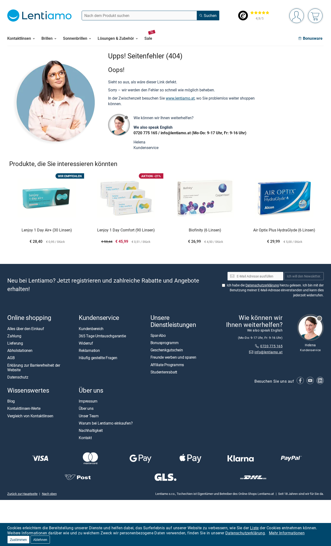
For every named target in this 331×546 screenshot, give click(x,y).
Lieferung (15, 343)
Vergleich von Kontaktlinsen (30, 415)
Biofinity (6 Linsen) (205, 230)
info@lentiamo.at (176, 132)
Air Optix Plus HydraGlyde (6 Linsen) (284, 230)
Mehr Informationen (287, 533)
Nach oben (49, 493)
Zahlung (14, 335)
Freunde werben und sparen (173, 357)
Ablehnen (40, 539)
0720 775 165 (145, 132)
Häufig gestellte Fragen (98, 357)
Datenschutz (17, 377)
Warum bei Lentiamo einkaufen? (106, 423)
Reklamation (89, 350)
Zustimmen (18, 539)
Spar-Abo (158, 335)
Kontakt (85, 437)
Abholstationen (19, 350)
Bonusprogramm (164, 342)
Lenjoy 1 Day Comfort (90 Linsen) (126, 230)
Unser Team (89, 415)
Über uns (86, 408)
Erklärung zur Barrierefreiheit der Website (33, 367)
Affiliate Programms (167, 364)
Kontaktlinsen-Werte (23, 408)
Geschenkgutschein (166, 350)
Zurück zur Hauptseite (22, 493)
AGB (11, 357)
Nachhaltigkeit (91, 430)
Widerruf (86, 343)
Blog (11, 401)
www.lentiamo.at (180, 98)
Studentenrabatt (163, 371)
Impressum (88, 401)
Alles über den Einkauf (25, 328)
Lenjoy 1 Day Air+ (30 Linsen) (47, 230)
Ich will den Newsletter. (304, 276)
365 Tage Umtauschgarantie (102, 335)
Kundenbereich (91, 328)
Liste (254, 527)
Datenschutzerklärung (245, 533)
